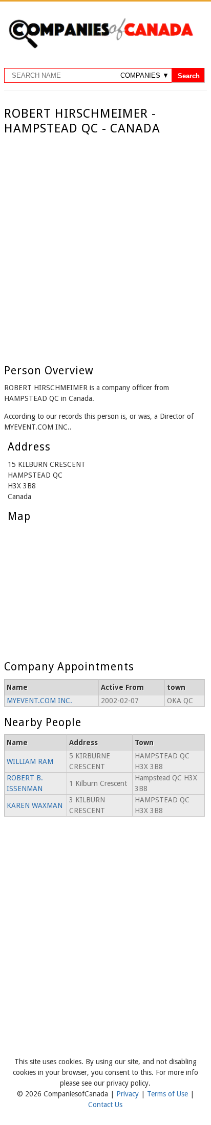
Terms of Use (168, 1094)
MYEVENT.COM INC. (39, 700)
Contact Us (105, 1104)
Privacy (128, 1094)
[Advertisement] (105, 246)
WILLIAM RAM (30, 761)
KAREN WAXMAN (34, 805)
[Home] (100, 46)
